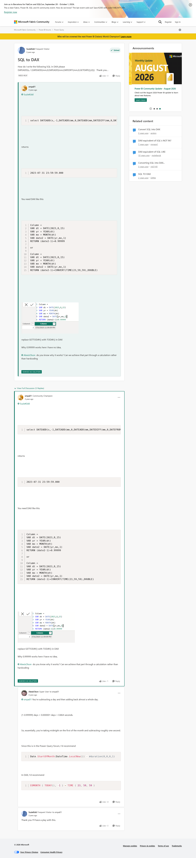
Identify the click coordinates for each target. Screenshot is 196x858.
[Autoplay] (150, 108)
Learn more (126, 36)
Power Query (59, 30)
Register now (10, 11)
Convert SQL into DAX (149, 129)
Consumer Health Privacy (51, 852)
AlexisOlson (29, 355)
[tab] (154, 108)
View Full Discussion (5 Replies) (30, 388)
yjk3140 (154, 166)
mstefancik (156, 155)
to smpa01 (54, 691)
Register (168, 22)
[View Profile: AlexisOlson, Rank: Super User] (24, 693)
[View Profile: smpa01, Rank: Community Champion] (20, 397)
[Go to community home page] (31, 22)
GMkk (153, 177)
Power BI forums (45, 30)
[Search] (160, 22)
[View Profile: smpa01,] (24, 88)
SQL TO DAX (144, 174)
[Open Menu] (180, 30)
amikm (153, 133)
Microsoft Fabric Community (25, 30)
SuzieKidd (30, 49)
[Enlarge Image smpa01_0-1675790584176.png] (50, 318)
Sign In (178, 22)
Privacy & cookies (147, 846)
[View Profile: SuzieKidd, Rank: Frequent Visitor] (21, 50)
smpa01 (32, 86)
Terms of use (163, 846)
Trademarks (177, 846)
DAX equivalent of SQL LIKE (151, 151)
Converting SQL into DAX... (151, 162)
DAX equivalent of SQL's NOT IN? (154, 140)
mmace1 (154, 144)
